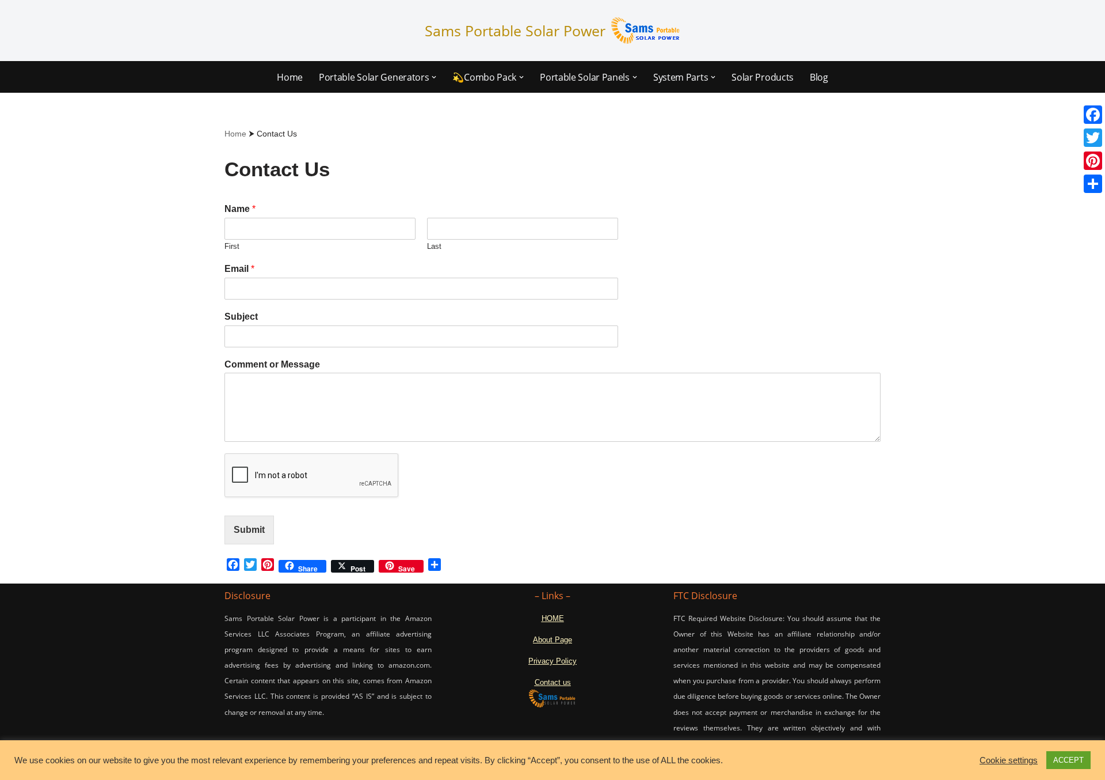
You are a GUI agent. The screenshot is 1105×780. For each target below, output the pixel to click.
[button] (434, 77)
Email (239, 269)
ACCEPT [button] (1068, 760)
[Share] (1092, 183)
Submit (249, 530)
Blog (819, 77)
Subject (241, 316)
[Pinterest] (1092, 160)
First (231, 246)
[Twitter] (1092, 137)
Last (434, 246)
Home (290, 77)
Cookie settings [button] (1009, 760)
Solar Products (762, 77)
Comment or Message (272, 364)
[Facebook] (1092, 114)
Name (240, 209)
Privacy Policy (552, 661)
